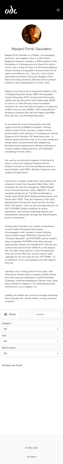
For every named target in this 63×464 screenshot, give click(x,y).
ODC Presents (9, 347)
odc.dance (32, 456)
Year (4, 335)
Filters (12, 314)
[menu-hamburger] (58, 10)
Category (6, 323)
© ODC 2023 (31, 448)
